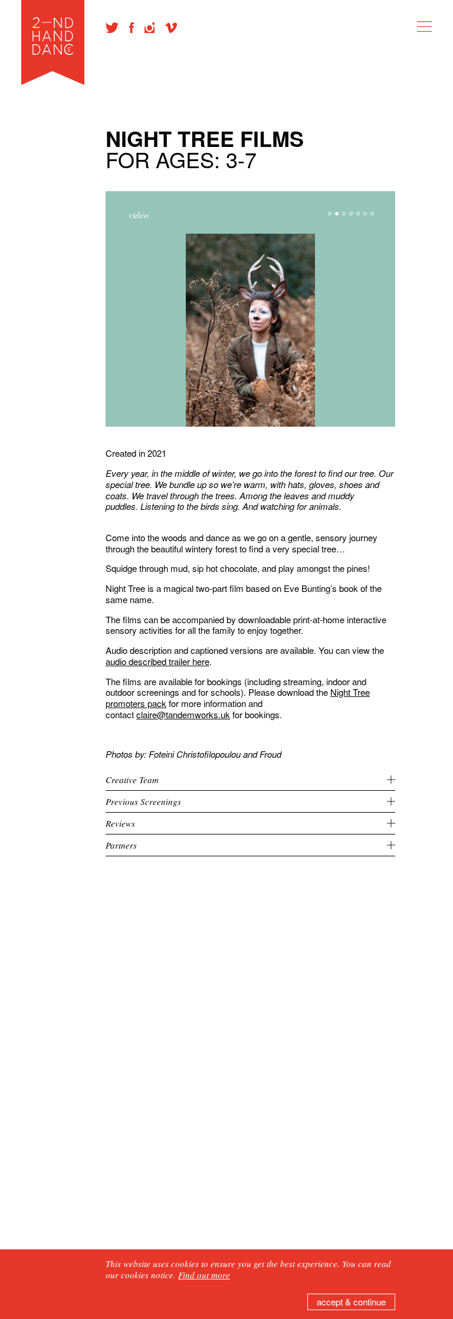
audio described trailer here (157, 661)
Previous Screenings (143, 801)
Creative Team (132, 779)
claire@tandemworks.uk (183, 714)
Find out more (204, 1275)
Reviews (120, 823)
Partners (121, 845)
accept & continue (351, 1301)
